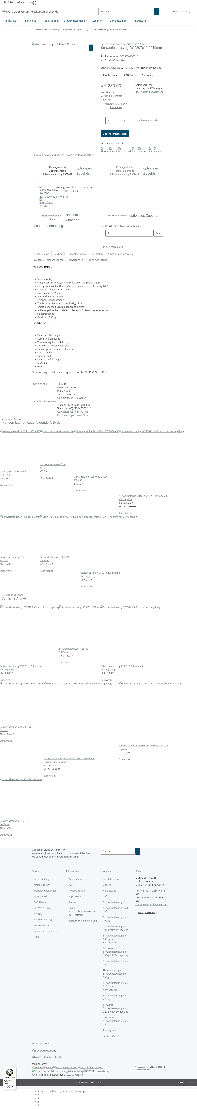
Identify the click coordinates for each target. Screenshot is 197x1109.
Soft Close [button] (109, 896)
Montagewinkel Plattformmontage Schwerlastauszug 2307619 (124, 171)
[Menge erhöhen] (123, 127)
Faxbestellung (41, 879)
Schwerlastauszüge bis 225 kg (115, 997)
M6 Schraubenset (117, 215)
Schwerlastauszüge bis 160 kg (115, 962)
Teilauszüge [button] (109, 1036)
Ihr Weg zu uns (42, 908)
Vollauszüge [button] (110, 890)
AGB (71, 884)
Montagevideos (42, 896)
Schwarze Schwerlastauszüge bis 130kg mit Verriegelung (115, 952)
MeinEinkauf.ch (42, 884)
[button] (163, 11)
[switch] (10, 1086)
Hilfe (36, 936)
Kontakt (38, 913)
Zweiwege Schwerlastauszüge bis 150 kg (115, 1021)
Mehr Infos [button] (62, 196)
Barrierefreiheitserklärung (83, 920)
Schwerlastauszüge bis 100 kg (115, 919)
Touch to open (111, 879)
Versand (79, 1074)
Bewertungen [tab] (76, 259)
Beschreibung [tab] (41, 254)
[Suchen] (156, 11)
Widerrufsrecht (77, 890)
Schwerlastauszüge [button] (113, 902)
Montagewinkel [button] (111, 1030)
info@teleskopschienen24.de (72, 415)
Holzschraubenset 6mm (52, 217)
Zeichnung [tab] (59, 254)
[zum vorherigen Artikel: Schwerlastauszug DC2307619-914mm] (134, 30)
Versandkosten (42, 925)
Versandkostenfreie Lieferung (126, 226)
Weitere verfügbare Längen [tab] (49, 259)
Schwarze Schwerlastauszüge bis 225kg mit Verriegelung (115, 1008)
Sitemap (73, 902)
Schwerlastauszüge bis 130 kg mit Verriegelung (115, 939)
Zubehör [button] (108, 884)
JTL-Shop (191, 1082)
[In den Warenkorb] (34, 40)
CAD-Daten (40, 902)
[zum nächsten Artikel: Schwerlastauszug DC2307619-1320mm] (129, 30)
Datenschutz (75, 879)
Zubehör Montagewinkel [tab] (121, 254)
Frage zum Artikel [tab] (97, 259)
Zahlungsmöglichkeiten (46, 931)
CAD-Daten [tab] (97, 254)
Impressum (75, 896)
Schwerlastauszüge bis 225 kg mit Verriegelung (115, 986)
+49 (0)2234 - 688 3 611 (14, 1)
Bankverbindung (43, 919)
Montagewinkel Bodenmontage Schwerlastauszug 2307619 (57, 171)
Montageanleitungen (45, 890)
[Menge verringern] (103, 120)
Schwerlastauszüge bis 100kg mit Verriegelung (115, 928)
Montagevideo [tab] (78, 254)
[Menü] (14, 1069)
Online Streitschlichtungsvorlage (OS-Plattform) (82, 911)
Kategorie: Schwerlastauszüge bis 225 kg (123, 44)
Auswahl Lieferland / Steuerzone (116, 105)
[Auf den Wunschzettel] (91, 48)
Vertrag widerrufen (146, 912)
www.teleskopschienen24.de (72, 411)
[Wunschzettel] (168, 11)
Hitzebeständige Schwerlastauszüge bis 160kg (115, 974)
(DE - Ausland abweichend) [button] (149, 91)
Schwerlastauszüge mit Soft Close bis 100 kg (115, 909)
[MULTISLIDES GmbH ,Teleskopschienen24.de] (30, 11)
